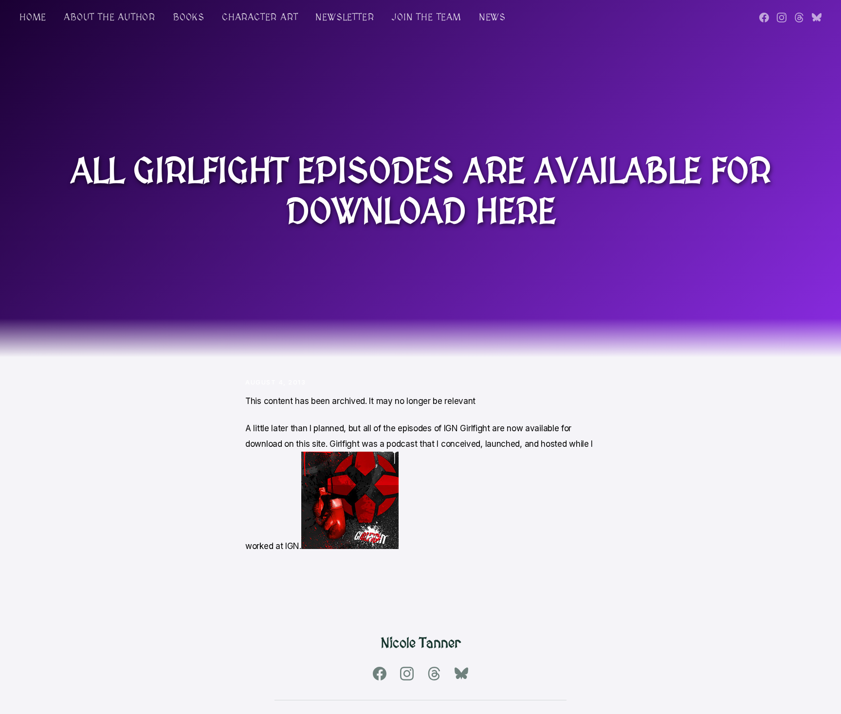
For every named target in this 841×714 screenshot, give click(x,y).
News (492, 17)
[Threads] (799, 17)
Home (32, 17)
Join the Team (426, 17)
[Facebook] (764, 17)
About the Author (109, 17)
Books (188, 17)
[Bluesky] (817, 17)
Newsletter (344, 17)
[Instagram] (781, 17)
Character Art (260, 17)
